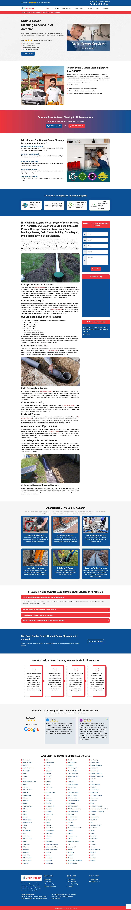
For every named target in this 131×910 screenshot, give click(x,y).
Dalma (69, 779)
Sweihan (93, 847)
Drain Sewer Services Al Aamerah (33, 12)
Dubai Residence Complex (74, 809)
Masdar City (94, 801)
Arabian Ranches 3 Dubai (52, 847)
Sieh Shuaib (93, 844)
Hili (69, 844)
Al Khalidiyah (26, 844)
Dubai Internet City (72, 798)
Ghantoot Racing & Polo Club (75, 828)
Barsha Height (49, 863)
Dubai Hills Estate (72, 795)
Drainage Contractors (93, 8)
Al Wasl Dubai (49, 833)
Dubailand (70, 822)
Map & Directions (55, 898)
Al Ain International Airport (29, 782)
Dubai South (71, 814)
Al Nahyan (48, 782)
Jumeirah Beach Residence (75, 860)
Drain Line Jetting (66, 8)
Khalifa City (93, 779)
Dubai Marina (71, 803)
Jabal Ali (70, 849)
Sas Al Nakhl (94, 836)
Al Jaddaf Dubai (27, 830)
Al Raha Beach (49, 787)
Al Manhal (25, 863)
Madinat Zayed (94, 792)
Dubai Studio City (72, 820)
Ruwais (92, 833)
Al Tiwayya (48, 820)
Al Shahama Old (50, 806)
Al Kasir (25, 841)
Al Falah (25, 811)
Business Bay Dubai (73, 768)
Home (47, 8)
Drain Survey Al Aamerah (65, 568)
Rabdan (92, 830)
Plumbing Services (79, 8)
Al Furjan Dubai (27, 820)
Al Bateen (25, 798)
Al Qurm (48, 784)
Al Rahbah (48, 790)
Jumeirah (70, 858)
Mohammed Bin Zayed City (97, 811)
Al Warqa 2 (48, 825)
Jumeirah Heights (95, 760)
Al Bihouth (25, 801)
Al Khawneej (26, 847)
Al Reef (47, 795)
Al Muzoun (48, 779)
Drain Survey (48, 881)
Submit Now (95, 269)
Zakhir (92, 855)
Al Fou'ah (25, 817)
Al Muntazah (49, 771)
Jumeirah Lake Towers (96, 765)
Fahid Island (71, 825)
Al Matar (48, 765)
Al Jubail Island (27, 836)
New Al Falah (94, 820)
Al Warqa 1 (48, 822)
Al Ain (24, 779)
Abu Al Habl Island (27, 762)
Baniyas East (49, 858)
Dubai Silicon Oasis (73, 811)
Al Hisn (25, 825)
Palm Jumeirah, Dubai (96, 825)
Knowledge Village (95, 784)
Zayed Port (93, 860)
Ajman (24, 773)
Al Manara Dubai (27, 860)
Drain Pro (65, 908)
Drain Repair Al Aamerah (65, 535)
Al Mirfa (48, 768)
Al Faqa (25, 814)
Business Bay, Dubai (73, 771)
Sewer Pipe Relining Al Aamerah (96, 568)
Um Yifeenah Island (95, 849)
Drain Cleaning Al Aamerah (35, 535)
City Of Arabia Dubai (73, 773)
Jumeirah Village (95, 771)
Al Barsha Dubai (27, 795)
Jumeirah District (72, 863)
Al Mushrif (48, 773)
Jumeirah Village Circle (96, 773)
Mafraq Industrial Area (96, 795)
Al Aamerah (26, 776)
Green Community (72, 836)
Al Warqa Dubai (49, 828)
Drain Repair (56, 8)
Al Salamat (48, 798)
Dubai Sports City (72, 817)
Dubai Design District (73, 792)
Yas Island (93, 852)
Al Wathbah (48, 836)
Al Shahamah (49, 809)
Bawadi (70, 760)
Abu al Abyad (26, 760)
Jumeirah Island (95, 762)
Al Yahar (48, 839)
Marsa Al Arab (94, 798)
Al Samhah (48, 803)
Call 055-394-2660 (55, 126)
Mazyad (92, 803)
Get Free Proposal (78, 126)
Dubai (69, 790)
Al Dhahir (25, 809)
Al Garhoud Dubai (27, 822)
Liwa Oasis (93, 787)
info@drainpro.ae (95, 882)
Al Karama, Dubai (27, 839)
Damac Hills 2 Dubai (73, 784)
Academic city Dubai (28, 768)
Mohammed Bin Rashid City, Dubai (99, 809)
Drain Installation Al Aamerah (96, 535)
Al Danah (25, 803)
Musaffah (93, 814)
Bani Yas (48, 855)
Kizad (92, 782)
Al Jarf (24, 833)
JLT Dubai (70, 855)
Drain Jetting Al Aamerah (35, 568)
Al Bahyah (25, 792)
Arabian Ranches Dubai (51, 849)
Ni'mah (92, 822)
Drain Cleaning (71, 879)
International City (72, 847)
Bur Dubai (70, 765)
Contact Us (105, 8)
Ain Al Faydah (26, 771)
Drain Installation (72, 881)
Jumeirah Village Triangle (97, 776)
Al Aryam (25, 787)
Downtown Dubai (72, 787)
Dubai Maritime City (73, 806)
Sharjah (92, 841)
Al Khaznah (26, 849)
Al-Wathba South (50, 841)
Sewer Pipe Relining (73, 884)
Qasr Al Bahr (94, 828)
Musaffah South (94, 817)
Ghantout (70, 830)
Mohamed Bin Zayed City (97, 806)
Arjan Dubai (48, 852)
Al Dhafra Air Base (27, 806)
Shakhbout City (94, 839)
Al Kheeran (25, 852)
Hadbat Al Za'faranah (73, 841)
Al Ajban (25, 784)
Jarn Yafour (71, 852)
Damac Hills (71, 782)
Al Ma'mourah (26, 855)
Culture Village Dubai (73, 776)
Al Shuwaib (48, 817)
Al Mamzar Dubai (27, 858)
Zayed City (93, 858)
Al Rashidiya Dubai (50, 792)
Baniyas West (49, 860)
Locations (70, 886)
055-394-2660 (100, 4)
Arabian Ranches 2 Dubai (52, 844)
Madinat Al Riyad (95, 790)
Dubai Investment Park (73, 801)
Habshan (70, 839)
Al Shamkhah (49, 811)
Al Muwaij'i (48, 776)
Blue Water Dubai (72, 762)
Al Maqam (48, 760)
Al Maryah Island (50, 762)
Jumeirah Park (94, 768)
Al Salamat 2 (49, 801)
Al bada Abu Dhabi (27, 790)
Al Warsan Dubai (50, 830)
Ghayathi (70, 833)
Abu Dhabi (25, 765)
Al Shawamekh (49, 814)
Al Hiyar (25, 828)
